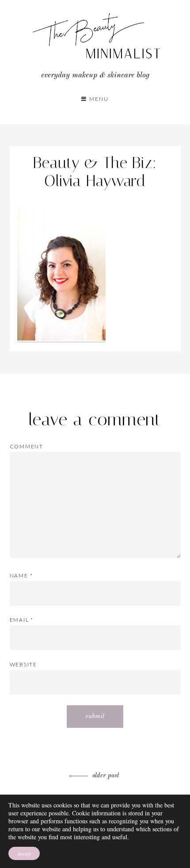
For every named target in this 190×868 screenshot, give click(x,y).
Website (24, 664)
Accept (24, 853)
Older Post (105, 775)
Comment (27, 446)
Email (22, 619)
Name (21, 575)
